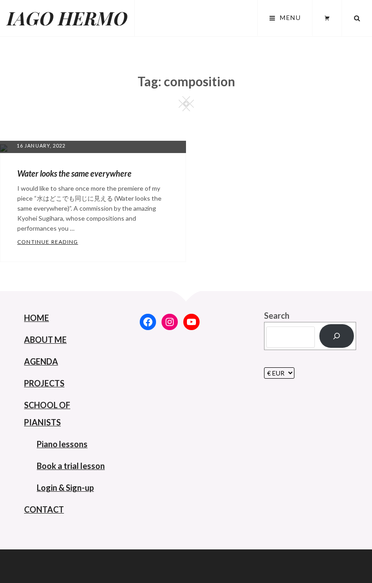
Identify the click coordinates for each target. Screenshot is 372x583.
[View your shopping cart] (327, 18)
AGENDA (41, 361)
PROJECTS (44, 383)
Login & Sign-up (65, 488)
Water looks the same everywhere (74, 173)
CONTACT (44, 509)
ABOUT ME (45, 340)
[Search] (336, 336)
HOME (36, 318)
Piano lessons (62, 444)
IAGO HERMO (67, 18)
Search (276, 316)
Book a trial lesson (71, 466)
